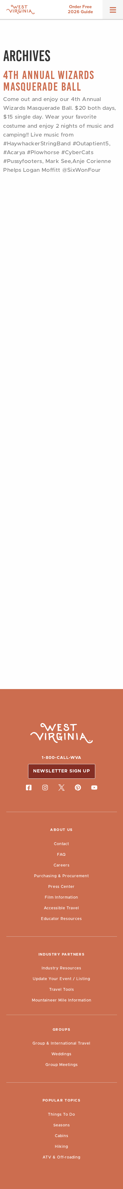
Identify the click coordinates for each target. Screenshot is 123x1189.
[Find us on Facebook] (29, 787)
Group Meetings (61, 1065)
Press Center (61, 887)
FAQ (61, 854)
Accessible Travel (61, 908)
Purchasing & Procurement (61, 876)
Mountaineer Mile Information (61, 1000)
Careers (62, 865)
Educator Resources (61, 919)
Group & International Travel (61, 1043)
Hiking (61, 1146)
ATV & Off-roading (61, 1157)
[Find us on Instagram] (45, 787)
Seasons (61, 1125)
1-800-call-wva (61, 758)
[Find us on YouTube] (94, 787)
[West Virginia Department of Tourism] (20, 9)
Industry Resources (61, 968)
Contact (61, 844)
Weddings (61, 1054)
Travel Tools (61, 989)
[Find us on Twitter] (61, 787)
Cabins (61, 1136)
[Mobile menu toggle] (113, 11)
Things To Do (61, 1114)
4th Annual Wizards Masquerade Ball (48, 81)
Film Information (61, 897)
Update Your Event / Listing (61, 979)
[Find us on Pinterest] (78, 787)
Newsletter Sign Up (61, 771)
